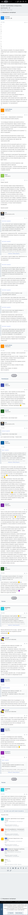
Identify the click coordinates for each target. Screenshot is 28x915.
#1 (26, 22)
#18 (26, 794)
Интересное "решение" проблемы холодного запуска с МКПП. (14, 849)
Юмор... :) (7, 859)
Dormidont (4, 10)
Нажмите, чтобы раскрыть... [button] (14, 253)
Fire (5, 861)
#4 (26, 218)
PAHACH (7, 855)
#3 (26, 180)
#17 (26, 757)
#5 (26, 351)
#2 (26, 115)
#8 (26, 428)
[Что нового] (23, 2)
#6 (26, 389)
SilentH (6, 841)
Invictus (7, 864)
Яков (6, 852)
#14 (26, 685)
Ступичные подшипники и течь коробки (14, 839)
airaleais (6, 821)
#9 (26, 447)
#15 (26, 715)
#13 (26, 643)
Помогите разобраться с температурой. (14, 829)
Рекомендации (4, 379)
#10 (26, 509)
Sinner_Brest (7, 830)
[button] (2, 1)
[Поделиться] (25, 22)
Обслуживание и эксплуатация (16, 821)
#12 (26, 613)
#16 (26, 734)
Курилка (9, 861)
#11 (26, 573)
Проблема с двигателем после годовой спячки (14, 819)
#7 (26, 415)
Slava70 (7, 824)
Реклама (3, 601)
